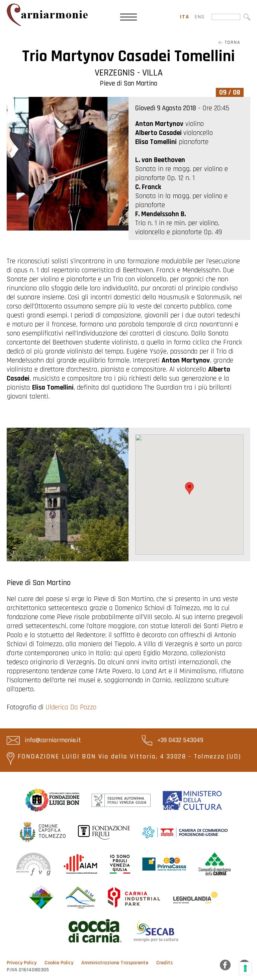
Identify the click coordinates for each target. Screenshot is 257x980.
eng (200, 16)
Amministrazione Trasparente (114, 962)
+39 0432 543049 (179, 740)
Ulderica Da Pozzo (71, 707)
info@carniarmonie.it (52, 740)
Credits (164, 962)
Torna (231, 42)
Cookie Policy (59, 962)
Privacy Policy (21, 962)
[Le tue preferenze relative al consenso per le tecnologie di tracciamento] (245, 968)
